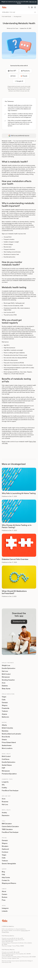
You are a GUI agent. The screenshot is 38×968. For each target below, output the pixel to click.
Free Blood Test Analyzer (10, 790)
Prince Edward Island (9, 742)
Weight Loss (6, 665)
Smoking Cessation (8, 680)
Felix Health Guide (6, 16)
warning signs (8, 223)
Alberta (4, 725)
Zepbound (5, 849)
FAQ (3, 874)
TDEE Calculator (7, 829)
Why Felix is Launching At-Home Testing (19, 493)
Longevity (5, 782)
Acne (3, 683)
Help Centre (6, 877)
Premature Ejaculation (9, 774)
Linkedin (5, 911)
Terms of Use (24, 930)
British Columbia (7, 728)
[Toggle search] (29, 7)
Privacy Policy (5, 932)
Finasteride (5, 708)
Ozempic (5, 702)
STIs (3, 785)
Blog (3, 872)
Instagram (5, 908)
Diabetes (5, 685)
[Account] (32, 7)
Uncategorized (17, 16)
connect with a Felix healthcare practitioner (19, 278)
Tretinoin (5, 711)
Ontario (4, 739)
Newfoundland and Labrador (11, 734)
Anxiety (4, 812)
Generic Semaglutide (9, 863)
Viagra (4, 697)
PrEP (3, 768)
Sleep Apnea (6, 688)
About (4, 891)
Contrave (5, 852)
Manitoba (5, 731)
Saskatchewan (6, 745)
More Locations (7, 748)
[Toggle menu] (35, 7)
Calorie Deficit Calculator (10, 826)
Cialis (3, 699)
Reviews (4, 897)
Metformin (5, 717)
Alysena (4, 714)
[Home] (4, 7)
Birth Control (6, 674)
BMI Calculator (7, 823)
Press (3, 900)
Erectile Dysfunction (8, 668)
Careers (4, 894)
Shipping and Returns (9, 883)
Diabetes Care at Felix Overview (15, 559)
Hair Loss (5, 671)
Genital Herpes (7, 765)
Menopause (6, 677)
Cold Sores (5, 759)
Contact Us (5, 880)
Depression (5, 815)
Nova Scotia (6, 736)
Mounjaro (5, 846)
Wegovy (4, 705)
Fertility (4, 787)
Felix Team (15, 28)
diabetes (6, 198)
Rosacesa (5, 801)
